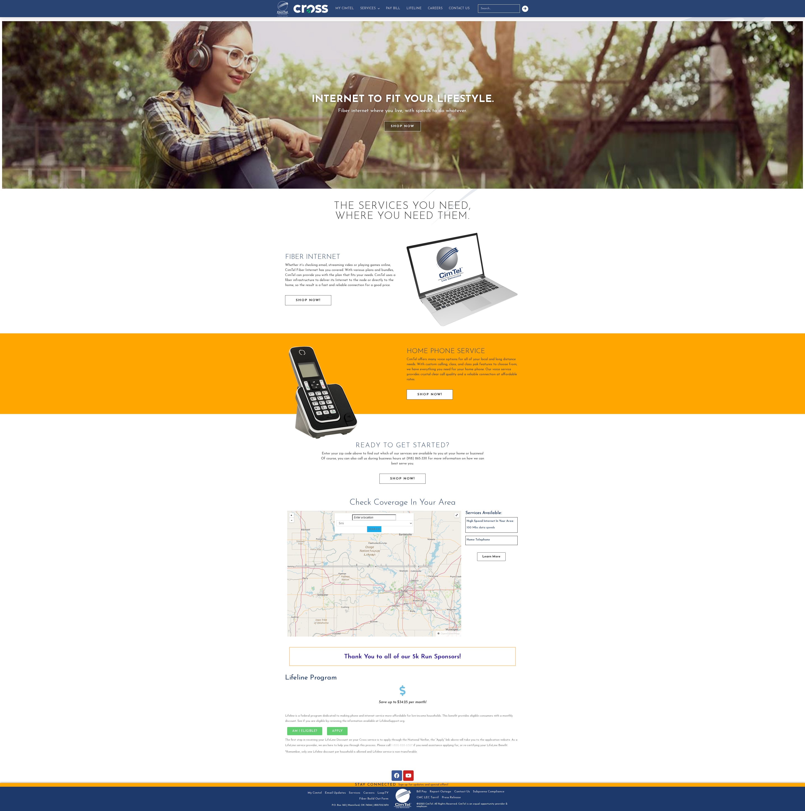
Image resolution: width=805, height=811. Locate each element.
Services (368, 8)
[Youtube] (408, 775)
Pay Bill (393, 8)
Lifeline (414, 8)
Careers (435, 8)
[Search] (525, 9)
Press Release (451, 797)
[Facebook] (397, 775)
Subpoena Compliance (488, 791)
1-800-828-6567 (402, 745)
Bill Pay (422, 791)
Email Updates (335, 792)
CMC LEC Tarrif (428, 797)
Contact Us (459, 8)
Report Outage (440, 791)
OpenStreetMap (450, 633)
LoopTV (383, 792)
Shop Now (402, 126)
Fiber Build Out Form (373, 798)
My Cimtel (344, 8)
